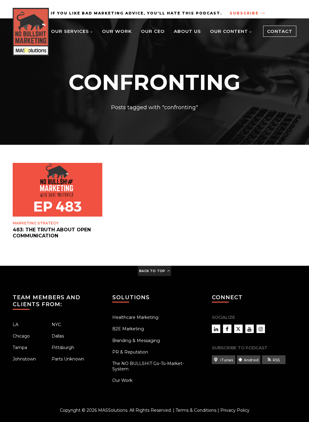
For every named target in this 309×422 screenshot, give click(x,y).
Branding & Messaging (136, 340)
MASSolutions (112, 410)
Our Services (70, 31)
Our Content (229, 31)
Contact (279, 31)
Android (251, 360)
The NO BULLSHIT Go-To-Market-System (148, 366)
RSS (276, 360)
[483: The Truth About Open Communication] (57, 190)
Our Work (117, 31)
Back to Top (152, 271)
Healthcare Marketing (135, 317)
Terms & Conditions (196, 410)
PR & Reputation (130, 352)
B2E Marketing (128, 329)
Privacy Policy (235, 410)
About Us (187, 31)
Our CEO (153, 31)
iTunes (226, 360)
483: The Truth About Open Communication (52, 232)
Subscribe (244, 13)
